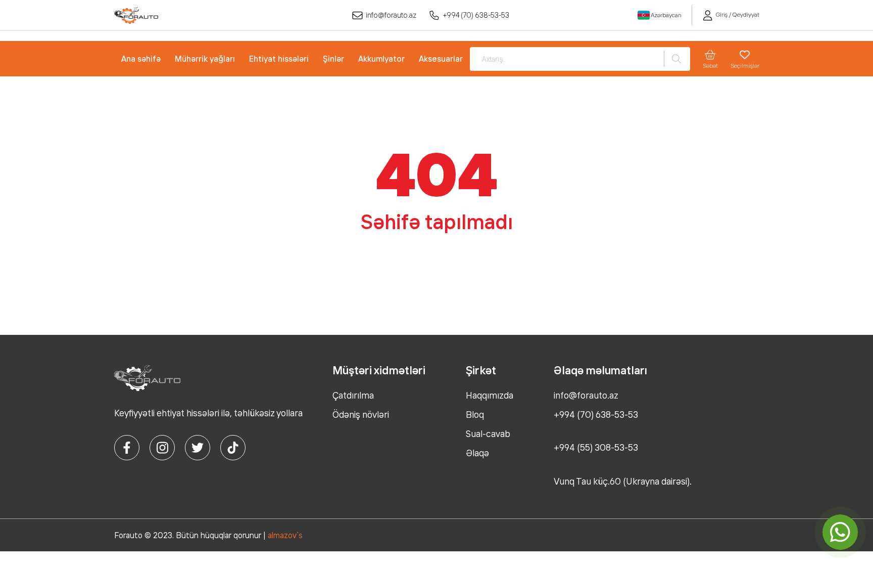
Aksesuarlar (441, 59)
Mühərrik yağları (205, 59)
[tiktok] (233, 447)
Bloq (475, 414)
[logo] (136, 15)
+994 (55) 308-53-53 (596, 447)
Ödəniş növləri (360, 414)
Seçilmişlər (745, 65)
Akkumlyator (381, 59)
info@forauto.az (391, 15)
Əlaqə (477, 452)
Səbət (710, 65)
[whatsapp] (840, 532)
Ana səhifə (141, 59)
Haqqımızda (489, 395)
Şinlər (333, 59)
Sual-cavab (488, 433)
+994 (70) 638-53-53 (476, 15)
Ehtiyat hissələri (279, 59)
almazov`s (285, 535)
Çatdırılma (353, 395)
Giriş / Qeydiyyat (736, 14)
